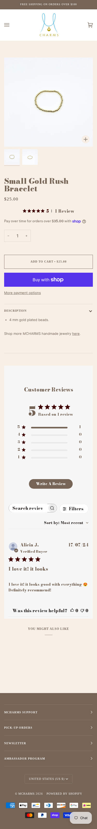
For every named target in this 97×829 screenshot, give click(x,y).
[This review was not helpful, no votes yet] (82, 611)
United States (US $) (47, 778)
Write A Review (51, 484)
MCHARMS (26, 793)
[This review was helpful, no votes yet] (72, 611)
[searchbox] (28, 508)
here (76, 333)
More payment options (22, 293)
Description (15, 310)
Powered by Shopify (64, 793)
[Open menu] (12, 25)
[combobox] (66, 523)
